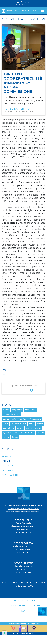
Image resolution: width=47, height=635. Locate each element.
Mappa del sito (18, 605)
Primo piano (9, 456)
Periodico (8, 465)
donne (5, 374)
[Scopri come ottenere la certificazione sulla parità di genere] (23, 628)
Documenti (8, 470)
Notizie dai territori (18, 109)
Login (24, 611)
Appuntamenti (10, 475)
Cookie (31, 600)
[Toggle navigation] (42, 10)
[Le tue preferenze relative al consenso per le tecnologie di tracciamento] (4, 633)
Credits (35, 605)
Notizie (6, 461)
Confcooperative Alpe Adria (21, 11)
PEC (18, 5)
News (7, 449)
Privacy (18, 600)
